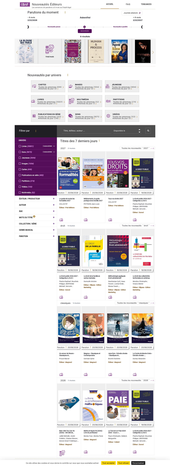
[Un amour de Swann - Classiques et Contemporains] (69, 328)
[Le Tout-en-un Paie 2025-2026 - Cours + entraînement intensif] (118, 405)
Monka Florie (98, 436)
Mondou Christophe (140, 281)
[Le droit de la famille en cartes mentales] (93, 251)
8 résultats (85, 36)
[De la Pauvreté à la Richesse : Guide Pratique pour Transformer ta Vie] (120, 51)
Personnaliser (138, 463)
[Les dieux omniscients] (73, 51)
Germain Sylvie (89, 359)
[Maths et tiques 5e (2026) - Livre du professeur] (93, 405)
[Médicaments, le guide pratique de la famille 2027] (93, 173)
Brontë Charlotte (114, 359)
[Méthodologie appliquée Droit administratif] (118, 251)
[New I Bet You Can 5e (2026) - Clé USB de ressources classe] (69, 405)
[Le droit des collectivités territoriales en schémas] (142, 251)
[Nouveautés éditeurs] (53, 4)
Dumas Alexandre (139, 359)
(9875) (29, 152)
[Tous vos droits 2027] (118, 173)
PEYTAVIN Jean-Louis (91, 204)
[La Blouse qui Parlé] (26, 51)
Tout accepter (108, 463)
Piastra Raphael (139, 204)
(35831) (30, 146)
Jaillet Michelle (64, 436)
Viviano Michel (138, 284)
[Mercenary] (143, 51)
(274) (32, 181)
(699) (29, 169)
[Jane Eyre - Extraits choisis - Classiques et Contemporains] (118, 328)
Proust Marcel (64, 359)
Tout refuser (123, 463)
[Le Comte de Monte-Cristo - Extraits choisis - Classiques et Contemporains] (142, 328)
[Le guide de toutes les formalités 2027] (69, 173)
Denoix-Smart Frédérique (68, 441)
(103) (30, 187)
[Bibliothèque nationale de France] (24, 4)
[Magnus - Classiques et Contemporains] (93, 328)
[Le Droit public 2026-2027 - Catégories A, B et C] (142, 173)
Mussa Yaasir (113, 286)
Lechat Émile (119, 284)
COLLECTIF (63, 204)
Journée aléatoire (131, 13)
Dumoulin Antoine (90, 281)
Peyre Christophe (114, 436)
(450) (41, 175)
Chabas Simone (72, 438)
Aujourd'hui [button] (85, 17)
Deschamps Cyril (114, 281)
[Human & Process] (96, 51)
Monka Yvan (88, 436)
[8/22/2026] (84, 27)
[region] (85, 52)
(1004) (31, 164)
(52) (33, 192)
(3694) (32, 158)
